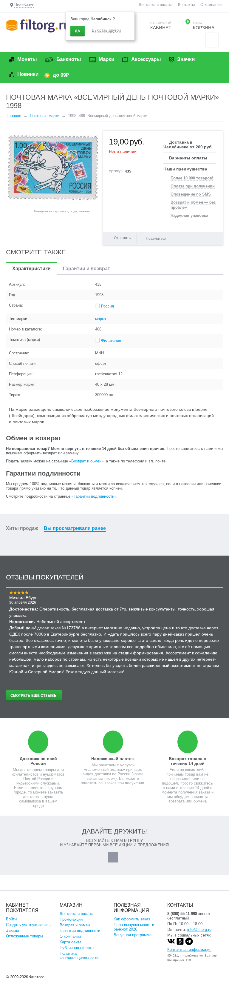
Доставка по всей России (38, 761)
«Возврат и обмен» (86, 461)
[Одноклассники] (180, 944)
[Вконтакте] (171, 944)
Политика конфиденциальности (79, 955)
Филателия (111, 340)
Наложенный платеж (112, 758)
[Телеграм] (189, 944)
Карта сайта (70, 942)
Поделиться (156, 238)
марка (100, 318)
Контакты (186, 4)
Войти (11, 919)
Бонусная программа (132, 935)
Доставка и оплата (155, 4)
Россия (107, 306)
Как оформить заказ (132, 919)
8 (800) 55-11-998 (182, 913)
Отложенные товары (24, 936)
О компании (211, 4)
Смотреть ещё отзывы (34, 696)
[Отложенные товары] (212, 40)
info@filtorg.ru (199, 929)
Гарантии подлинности (80, 930)
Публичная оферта (77, 947)
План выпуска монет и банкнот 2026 (134, 926)
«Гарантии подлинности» (94, 496)
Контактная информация (189, 949)
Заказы (12, 930)
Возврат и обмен (75, 925)
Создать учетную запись (28, 924)
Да (77, 31)
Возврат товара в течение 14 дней (187, 761)
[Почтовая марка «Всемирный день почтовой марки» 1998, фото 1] (52, 168)
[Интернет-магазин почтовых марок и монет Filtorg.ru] (38, 25)
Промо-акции (71, 919)
